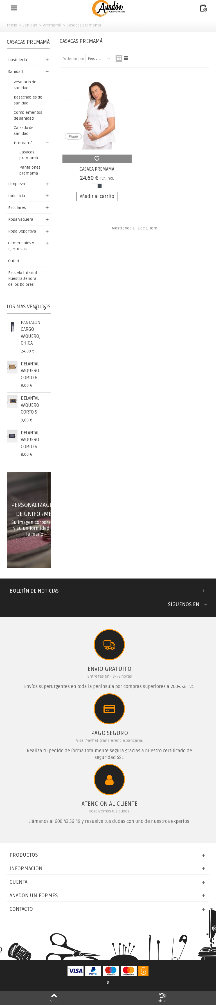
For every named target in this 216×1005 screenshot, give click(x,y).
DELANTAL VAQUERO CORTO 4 (30, 440)
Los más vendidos (29, 306)
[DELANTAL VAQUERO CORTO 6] (12, 367)
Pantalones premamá (29, 170)
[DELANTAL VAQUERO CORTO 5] (12, 401)
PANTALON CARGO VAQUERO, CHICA (30, 333)
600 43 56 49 (67, 821)
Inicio (12, 25)
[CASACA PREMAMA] (97, 115)
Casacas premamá (28, 155)
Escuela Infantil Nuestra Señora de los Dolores (22, 278)
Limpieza (16, 184)
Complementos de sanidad (28, 115)
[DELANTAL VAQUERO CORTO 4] (12, 436)
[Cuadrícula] (119, 58)
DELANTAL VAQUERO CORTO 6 (30, 371)
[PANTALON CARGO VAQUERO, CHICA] (12, 325)
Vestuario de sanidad (25, 85)
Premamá (51, 25)
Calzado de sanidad (23, 130)
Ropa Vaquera (20, 219)
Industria (16, 195)
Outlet (13, 260)
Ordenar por (73, 58)
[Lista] (125, 58)
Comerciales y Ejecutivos (21, 246)
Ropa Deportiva (22, 231)
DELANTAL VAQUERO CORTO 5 (30, 405)
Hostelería (17, 59)
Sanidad (29, 25)
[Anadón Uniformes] (108, 8)
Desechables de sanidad (28, 100)
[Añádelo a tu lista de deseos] (97, 159)
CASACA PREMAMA (97, 169)
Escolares (17, 207)
